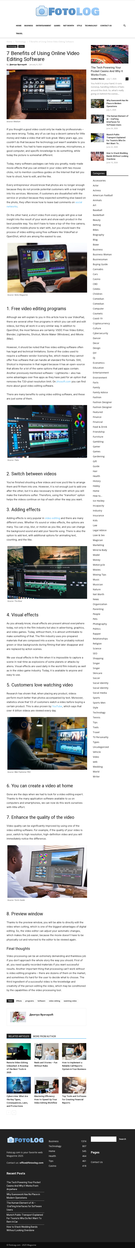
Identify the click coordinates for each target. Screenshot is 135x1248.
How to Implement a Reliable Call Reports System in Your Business (74, 1065)
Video (21, 46)
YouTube (57, 706)
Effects (19, 1001)
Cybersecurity (100, 333)
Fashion (97, 397)
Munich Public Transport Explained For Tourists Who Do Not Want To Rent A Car (25, 1218)
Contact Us (106, 25)
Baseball (97, 210)
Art (94, 205)
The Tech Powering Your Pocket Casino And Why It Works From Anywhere (24, 1186)
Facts (95, 382)
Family (96, 387)
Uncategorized (101, 747)
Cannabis (98, 269)
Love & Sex (99, 535)
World (96, 771)
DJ (94, 357)
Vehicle (97, 751)
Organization (100, 604)
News (96, 599)
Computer (98, 308)
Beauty (96, 219)
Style (79, 25)
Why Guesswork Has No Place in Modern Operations (117, 103)
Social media (100, 692)
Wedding (98, 766)
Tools (96, 727)
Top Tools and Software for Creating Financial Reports (74, 1099)
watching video (70, 1001)
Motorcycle (99, 564)
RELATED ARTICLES (19, 1036)
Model (96, 554)
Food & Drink (100, 426)
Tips (95, 722)
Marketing (98, 545)
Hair (95, 471)
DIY (94, 352)
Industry (97, 510)
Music (96, 579)
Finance (97, 417)
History (97, 481)
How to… (97, 495)
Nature (97, 589)
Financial (98, 421)
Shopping (98, 658)
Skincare (97, 673)
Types (96, 742)
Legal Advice (100, 530)
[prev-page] (9, 1113)
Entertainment (43, 25)
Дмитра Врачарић (18, 64)
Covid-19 (97, 318)
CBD (95, 284)
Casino (96, 279)
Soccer (96, 678)
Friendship (99, 431)
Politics (97, 628)
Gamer (96, 446)
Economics (99, 362)
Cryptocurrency (101, 323)
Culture (97, 328)
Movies (97, 569)
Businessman (100, 259)
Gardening (99, 456)
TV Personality (100, 737)
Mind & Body (100, 550)
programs (29, 1001)
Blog (95, 239)
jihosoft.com (63, 381)
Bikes (96, 229)
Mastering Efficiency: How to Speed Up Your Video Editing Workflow (45, 1099)
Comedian (98, 298)
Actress (97, 190)
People (96, 614)
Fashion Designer (102, 402)
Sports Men (99, 702)
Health (96, 476)
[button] (124, 25)
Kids (95, 520)
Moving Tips (99, 574)
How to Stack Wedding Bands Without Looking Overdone (117, 156)
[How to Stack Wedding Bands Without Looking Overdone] (97, 156)
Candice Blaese (98, 78)
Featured (98, 412)
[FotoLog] (67, 11)
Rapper (97, 633)
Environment (100, 377)
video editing (52, 518)
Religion (97, 643)
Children (97, 293)
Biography (98, 234)
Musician (98, 584)
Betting (97, 224)
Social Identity (100, 683)
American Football (103, 195)
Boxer (96, 244)
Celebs (96, 288)
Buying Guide (100, 264)
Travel (19, 33)
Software (41, 1001)
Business (28, 25)
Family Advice (100, 392)
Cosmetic (98, 313)
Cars (95, 274)
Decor (96, 343)
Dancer (97, 338)
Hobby (96, 485)
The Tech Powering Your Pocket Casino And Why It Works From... (107, 71)
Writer (96, 776)
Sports (96, 697)
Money (96, 559)
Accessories (99, 180)
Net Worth (68, 25)
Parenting (98, 609)
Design (96, 348)
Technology (91, 25)
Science (97, 648)
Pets (95, 618)
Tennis (96, 717)
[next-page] (14, 1113)
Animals (97, 200)
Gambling (98, 441)
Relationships (100, 638)
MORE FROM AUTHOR (44, 1036)
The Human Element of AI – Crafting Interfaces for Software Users (24, 1206)
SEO (95, 653)
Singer (96, 663)
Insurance (98, 515)
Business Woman (102, 254)
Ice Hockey (98, 500)
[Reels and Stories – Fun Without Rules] (46, 1051)
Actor (96, 185)
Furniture (98, 436)
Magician (98, 540)
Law (95, 525)
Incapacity (98, 505)
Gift (95, 461)
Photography (100, 623)
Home (18, 25)
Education (98, 367)
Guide (96, 466)
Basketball (98, 215)
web (95, 761)
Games (57, 25)
